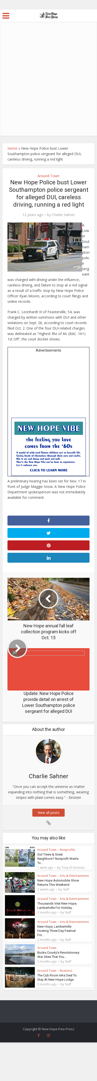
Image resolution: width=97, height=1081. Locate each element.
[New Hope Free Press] (48, 15)
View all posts (48, 812)
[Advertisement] (48, 85)
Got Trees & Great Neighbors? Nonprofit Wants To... (58, 859)
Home (12, 148)
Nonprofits (67, 850)
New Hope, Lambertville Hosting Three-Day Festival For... (56, 931)
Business (66, 971)
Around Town (48, 175)
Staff (66, 889)
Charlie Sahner (63, 215)
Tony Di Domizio (73, 868)
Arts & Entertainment (74, 876)
